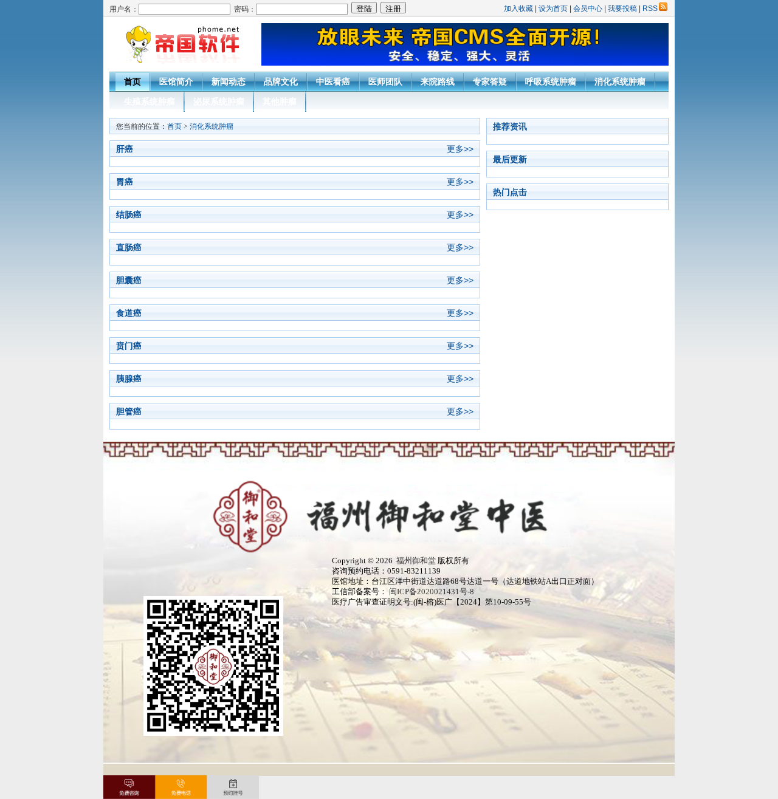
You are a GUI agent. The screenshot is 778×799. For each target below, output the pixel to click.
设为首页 (553, 8)
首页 (132, 81)
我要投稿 (622, 8)
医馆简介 (176, 81)
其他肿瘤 (280, 101)
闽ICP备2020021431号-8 (431, 592)
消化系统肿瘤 (619, 81)
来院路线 (438, 81)
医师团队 (385, 81)
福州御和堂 (414, 561)
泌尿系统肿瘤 (218, 101)
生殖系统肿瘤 (149, 101)
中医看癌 (333, 81)
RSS (650, 8)
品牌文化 (281, 81)
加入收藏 (518, 8)
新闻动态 (229, 81)
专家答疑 (490, 81)
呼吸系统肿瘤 (550, 81)
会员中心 (587, 8)
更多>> (460, 149)
